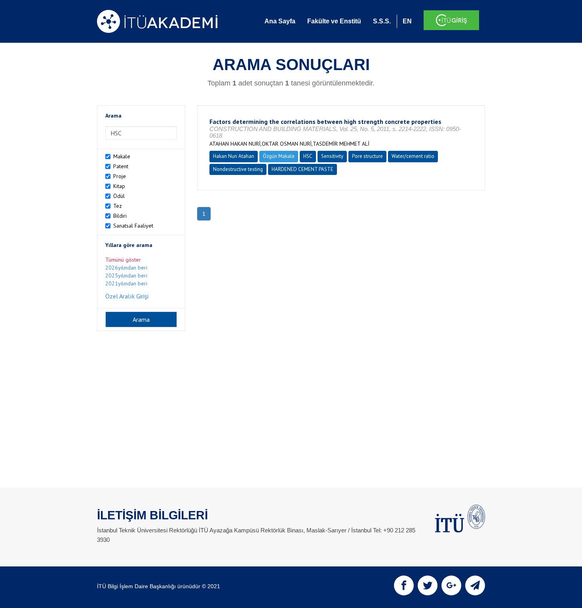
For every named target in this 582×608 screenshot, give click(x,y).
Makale (121, 156)
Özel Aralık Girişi (126, 296)
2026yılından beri (126, 267)
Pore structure (367, 156)
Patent (120, 166)
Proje (119, 176)
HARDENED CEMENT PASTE (302, 169)
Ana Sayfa (279, 21)
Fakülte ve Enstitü (334, 21)
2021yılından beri (126, 283)
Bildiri (120, 215)
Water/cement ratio (413, 156)
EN (407, 21)
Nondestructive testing (238, 169)
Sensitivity (332, 156)
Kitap (119, 186)
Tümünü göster (123, 259)
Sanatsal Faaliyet (133, 225)
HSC (307, 156)
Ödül (119, 196)
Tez (117, 205)
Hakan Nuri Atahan (233, 156)
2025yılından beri (126, 275)
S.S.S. (382, 21)
